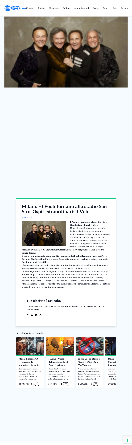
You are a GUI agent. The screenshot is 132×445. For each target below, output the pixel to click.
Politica (41, 8)
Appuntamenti (81, 8)
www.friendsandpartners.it (50, 287)
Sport (105, 8)
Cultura (66, 8)
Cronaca (30, 8)
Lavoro (124, 8)
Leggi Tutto (36, 384)
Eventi (96, 8)
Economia (54, 8)
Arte (115, 8)
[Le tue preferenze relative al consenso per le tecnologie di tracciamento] (127, 440)
